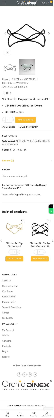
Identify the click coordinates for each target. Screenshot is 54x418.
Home (5, 79)
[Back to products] (7, 93)
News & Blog (8, 296)
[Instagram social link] (30, 374)
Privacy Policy (9, 302)
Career (5, 312)
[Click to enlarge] (7, 52)
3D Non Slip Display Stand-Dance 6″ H (40, 245)
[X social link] (14, 150)
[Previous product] (4, 93)
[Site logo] (27, 2)
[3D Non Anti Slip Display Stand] (14, 229)
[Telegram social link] (25, 150)
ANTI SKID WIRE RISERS (15, 86)
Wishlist (6, 335)
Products (6, 346)
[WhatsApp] (51, 211)
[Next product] (11, 93)
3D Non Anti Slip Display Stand (14, 245)
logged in (19, 194)
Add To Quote (25, 119)
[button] (5, 33)
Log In (5, 351)
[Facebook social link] (10, 150)
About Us (6, 280)
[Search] (44, 3)
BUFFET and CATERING (24, 79)
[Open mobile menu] (3, 3)
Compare (6, 340)
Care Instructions (10, 286)
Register (6, 356)
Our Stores (7, 291)
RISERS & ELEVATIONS (14, 83)
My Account (8, 330)
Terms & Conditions (11, 307)
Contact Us (7, 318)
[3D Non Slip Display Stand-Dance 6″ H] (40, 229)
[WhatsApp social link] (21, 150)
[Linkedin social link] (18, 150)
